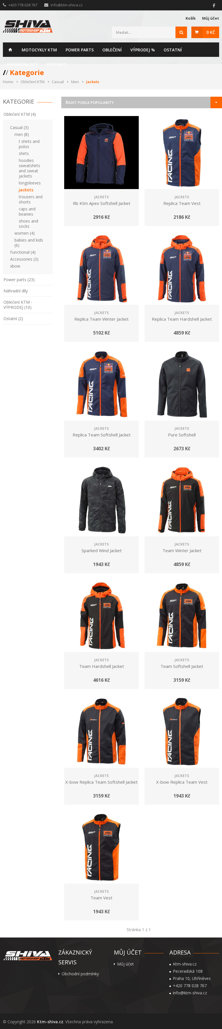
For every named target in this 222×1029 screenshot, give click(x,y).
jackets (26, 190)
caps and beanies (27, 211)
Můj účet (210, 18)
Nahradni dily (22, 64)
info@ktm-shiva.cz (67, 5)
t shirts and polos (29, 144)
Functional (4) (23, 252)
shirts (24, 153)
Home (10, 49)
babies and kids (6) (28, 242)
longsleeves (30, 183)
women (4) (24, 233)
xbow (15, 266)
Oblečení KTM (33, 81)
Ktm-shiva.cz (50, 1021)
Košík (191, 18)
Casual (58, 81)
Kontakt (56, 64)
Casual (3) (19, 127)
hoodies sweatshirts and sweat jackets (29, 168)
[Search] (181, 32)
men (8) (21, 134)
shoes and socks (28, 223)
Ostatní (173, 50)
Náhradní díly (15, 291)
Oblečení (112, 50)
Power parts (80, 50)
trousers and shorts (30, 199)
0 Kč (210, 32)
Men (75, 81)
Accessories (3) (24, 259)
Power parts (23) (19, 279)
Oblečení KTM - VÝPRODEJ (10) (17, 304)
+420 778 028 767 (190, 985)
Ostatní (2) (13, 318)
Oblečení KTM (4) (19, 114)
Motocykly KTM (39, 50)
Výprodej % (142, 50)
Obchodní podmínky (80, 973)
